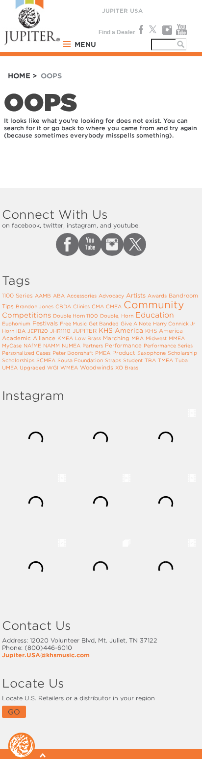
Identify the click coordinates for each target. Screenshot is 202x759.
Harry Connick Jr (174, 323)
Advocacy (111, 296)
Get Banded (104, 323)
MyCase (12, 345)
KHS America (121, 330)
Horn (8, 331)
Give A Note (136, 323)
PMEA (102, 353)
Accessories (82, 296)
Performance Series (168, 345)
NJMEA (71, 345)
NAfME (32, 345)
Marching (116, 338)
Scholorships (18, 360)
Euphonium (16, 323)
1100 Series (17, 295)
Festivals (45, 323)
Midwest (156, 338)
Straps (113, 360)
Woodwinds (96, 367)
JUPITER (85, 330)
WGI (52, 367)
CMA (98, 306)
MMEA (177, 338)
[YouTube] (181, 29)
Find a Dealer (117, 32)
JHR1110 (60, 331)
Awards (157, 296)
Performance (123, 345)
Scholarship (182, 353)
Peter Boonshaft (72, 353)
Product (123, 352)
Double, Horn (116, 316)
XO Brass (126, 367)
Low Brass (88, 338)
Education (154, 315)
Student (133, 360)
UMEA (10, 367)
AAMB (43, 296)
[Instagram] (167, 29)
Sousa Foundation (80, 360)
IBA (20, 331)
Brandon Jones (34, 306)
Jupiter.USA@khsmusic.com (46, 655)
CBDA (63, 306)
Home (19, 76)
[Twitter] (152, 29)
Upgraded (32, 367)
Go (14, 712)
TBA (150, 360)
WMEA (69, 367)
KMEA (65, 338)
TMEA (165, 360)
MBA (137, 338)
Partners (92, 345)
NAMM (51, 345)
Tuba (181, 360)
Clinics (81, 306)
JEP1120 (37, 331)
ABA (59, 296)
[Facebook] (140, 29)
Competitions (26, 315)
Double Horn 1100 (75, 316)
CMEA (114, 306)
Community (154, 305)
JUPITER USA (122, 10)
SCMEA (45, 360)
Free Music (73, 323)
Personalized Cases (26, 353)
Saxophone (151, 353)
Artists (136, 295)
